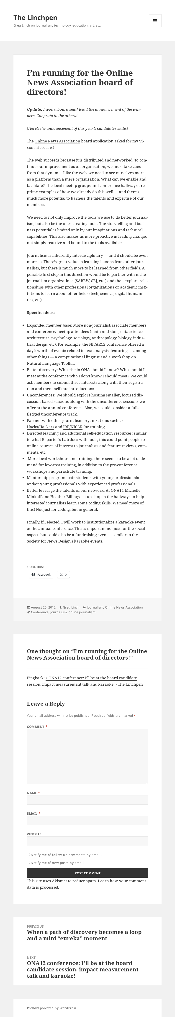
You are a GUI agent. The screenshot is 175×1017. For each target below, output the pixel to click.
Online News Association (57, 141)
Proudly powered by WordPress (51, 1008)
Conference (40, 612)
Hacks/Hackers (40, 426)
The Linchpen (35, 17)
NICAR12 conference (108, 344)
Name (33, 793)
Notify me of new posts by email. (58, 863)
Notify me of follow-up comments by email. (66, 855)
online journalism (82, 612)
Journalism (95, 607)
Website (34, 834)
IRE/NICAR (72, 426)
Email (34, 813)
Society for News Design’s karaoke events (64, 541)
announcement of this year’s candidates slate (86, 128)
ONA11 (117, 490)
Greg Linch (71, 607)
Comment (37, 726)
